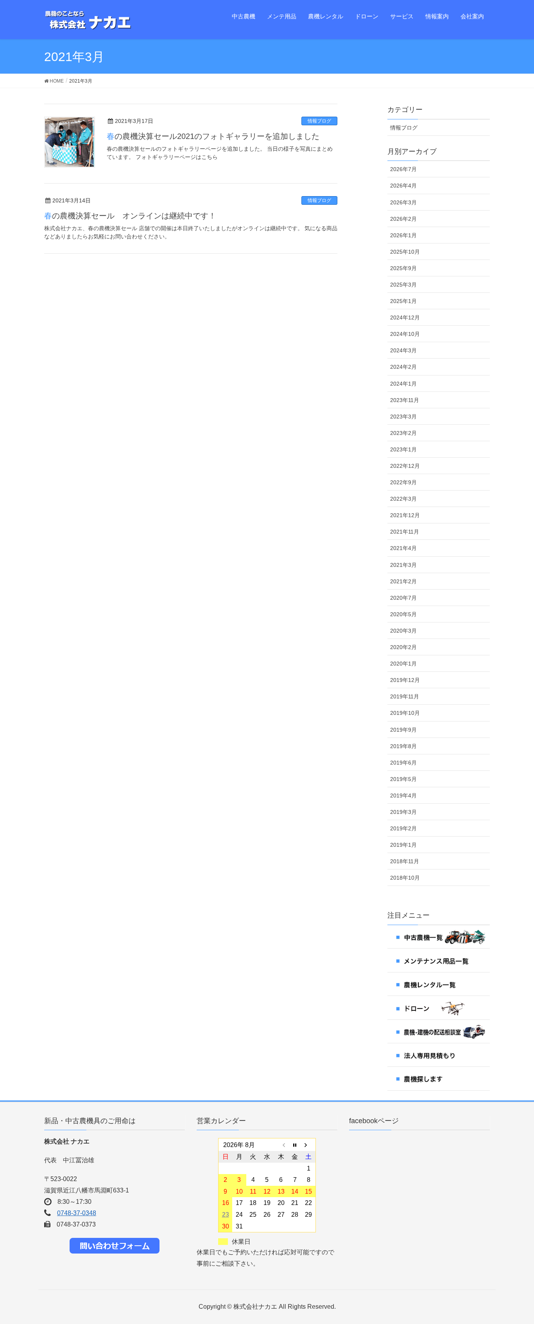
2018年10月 (405, 878)
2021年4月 (403, 548)
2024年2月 (403, 367)
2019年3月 (403, 812)
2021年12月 (405, 515)
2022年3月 (403, 499)
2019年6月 (403, 762)
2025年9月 (403, 268)
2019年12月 (405, 680)
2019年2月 (403, 828)
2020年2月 (403, 647)
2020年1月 (403, 663)
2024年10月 (405, 334)
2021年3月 (403, 565)
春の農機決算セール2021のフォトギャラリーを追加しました (213, 136)
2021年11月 (404, 532)
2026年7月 (403, 169)
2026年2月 (403, 219)
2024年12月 (405, 317)
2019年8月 (403, 746)
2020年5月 (403, 614)
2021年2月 (403, 581)
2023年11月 (404, 400)
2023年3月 (403, 416)
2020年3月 (403, 631)
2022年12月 (405, 466)
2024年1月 (403, 384)
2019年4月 (403, 795)
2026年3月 (403, 202)
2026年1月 (403, 235)
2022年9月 (403, 482)
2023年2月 (403, 433)
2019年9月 (403, 730)
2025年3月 (403, 284)
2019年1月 (403, 845)
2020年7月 (403, 598)
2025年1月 (403, 301)
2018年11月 (404, 861)
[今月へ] (295, 1144)
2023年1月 (403, 449)
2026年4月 (403, 185)
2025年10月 (405, 252)
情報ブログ (319, 121)
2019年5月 (403, 779)
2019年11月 (404, 696)
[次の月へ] (309, 1144)
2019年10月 (405, 713)
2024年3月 (403, 350)
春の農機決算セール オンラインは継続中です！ (130, 215)
